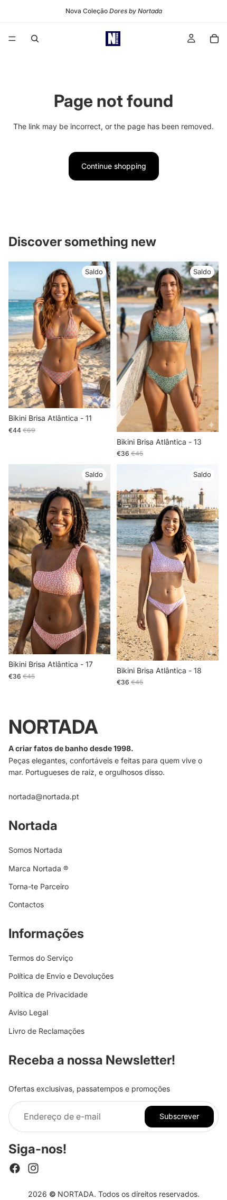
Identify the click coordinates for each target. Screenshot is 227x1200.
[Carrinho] (214, 38)
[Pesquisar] (34, 38)
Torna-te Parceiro (38, 886)
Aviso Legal (28, 1012)
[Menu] (12, 38)
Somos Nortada (35, 849)
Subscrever (179, 1116)
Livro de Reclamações (46, 1030)
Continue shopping (113, 165)
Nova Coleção (113, 11)
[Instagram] (33, 1168)
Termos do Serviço (40, 957)
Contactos (26, 904)
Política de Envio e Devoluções (61, 976)
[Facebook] (14, 1168)
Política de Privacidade (48, 994)
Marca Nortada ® (38, 868)
